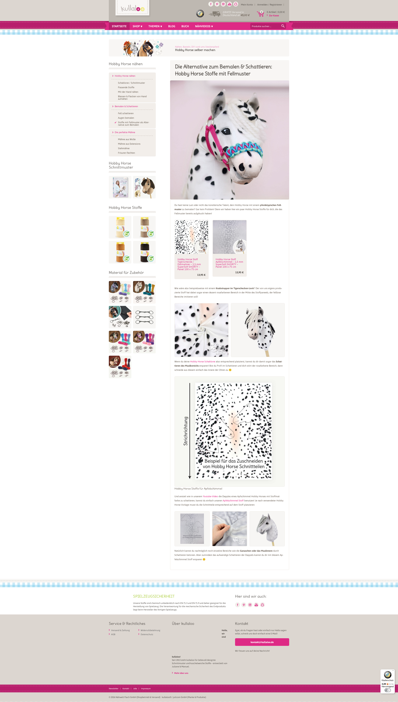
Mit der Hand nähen (128, 91)
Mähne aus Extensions (129, 143)
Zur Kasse (274, 15)
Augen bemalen (126, 117)
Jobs (135, 672)
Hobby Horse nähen (125, 75)
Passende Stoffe (126, 87)
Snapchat (235, 4)
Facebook (210, 4)
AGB (113, 634)
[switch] (388, 690)
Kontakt (126, 672)
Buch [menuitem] (185, 26)
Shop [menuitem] (136, 26)
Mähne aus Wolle (127, 139)
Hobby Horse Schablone (202, 361)
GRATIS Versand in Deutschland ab (236, 14)
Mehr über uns (211, 656)
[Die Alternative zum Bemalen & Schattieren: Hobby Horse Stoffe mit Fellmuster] (229, 196)
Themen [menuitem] (154, 26)
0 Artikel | (276, 11)
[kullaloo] (133, 9)
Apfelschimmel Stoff (233, 500)
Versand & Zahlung (120, 630)
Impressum (146, 672)
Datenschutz (147, 634)
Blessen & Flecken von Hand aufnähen (132, 97)
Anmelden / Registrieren (269, 4)
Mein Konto (247, 4)
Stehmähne (124, 148)
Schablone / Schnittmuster (131, 82)
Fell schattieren (126, 113)
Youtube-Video (210, 496)
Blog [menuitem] (171, 26)
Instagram (223, 4)
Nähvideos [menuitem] (202, 26)
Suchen (283, 26)
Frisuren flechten (126, 152)
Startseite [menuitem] (119, 26)
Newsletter (113, 672)
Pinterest (217, 4)
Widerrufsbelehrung (150, 630)
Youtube (229, 4)
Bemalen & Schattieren (126, 106)
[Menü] (393, 671)
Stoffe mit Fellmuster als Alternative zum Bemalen (133, 123)
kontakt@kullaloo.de (262, 642)
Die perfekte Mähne (125, 132)
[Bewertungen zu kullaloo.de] (200, 14)
